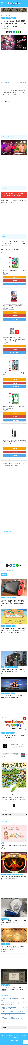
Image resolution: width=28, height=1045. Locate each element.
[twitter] (7, 32)
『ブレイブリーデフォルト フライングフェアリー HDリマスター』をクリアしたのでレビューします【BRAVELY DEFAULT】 (14, 947)
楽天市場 (15, 280)
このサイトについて (9, 1035)
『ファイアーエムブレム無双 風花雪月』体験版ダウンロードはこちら (13, 195)
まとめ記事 (7, 570)
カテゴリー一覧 (17, 1035)
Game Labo (14, 1041)
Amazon (15, 277)
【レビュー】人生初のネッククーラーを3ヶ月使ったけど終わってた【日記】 (13, 921)
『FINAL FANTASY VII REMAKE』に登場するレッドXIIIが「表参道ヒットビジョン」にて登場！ (13, 671)
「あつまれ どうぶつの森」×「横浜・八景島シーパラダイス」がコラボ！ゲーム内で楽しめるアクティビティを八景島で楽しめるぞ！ (13, 630)
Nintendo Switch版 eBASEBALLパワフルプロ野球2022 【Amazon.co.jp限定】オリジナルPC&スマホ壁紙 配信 (14, 305)
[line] (17, 32)
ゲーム (11, 570)
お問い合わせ (16, 1037)
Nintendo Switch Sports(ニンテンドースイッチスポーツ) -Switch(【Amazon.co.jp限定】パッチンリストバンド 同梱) (14, 339)
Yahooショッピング (14, 284)
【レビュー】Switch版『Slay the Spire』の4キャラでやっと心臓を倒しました (13, 877)
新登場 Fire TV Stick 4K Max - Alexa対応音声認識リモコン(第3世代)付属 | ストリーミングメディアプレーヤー (14, 441)
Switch (3, 570)
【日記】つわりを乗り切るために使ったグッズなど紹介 (13, 999)
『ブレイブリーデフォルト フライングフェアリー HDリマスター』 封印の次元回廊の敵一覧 (14, 988)
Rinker (7, 273)
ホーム (3, 1035)
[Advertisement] (14, 65)
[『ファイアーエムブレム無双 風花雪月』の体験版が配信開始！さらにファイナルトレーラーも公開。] (14, 32)
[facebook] (10, 32)
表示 (9, 101)
